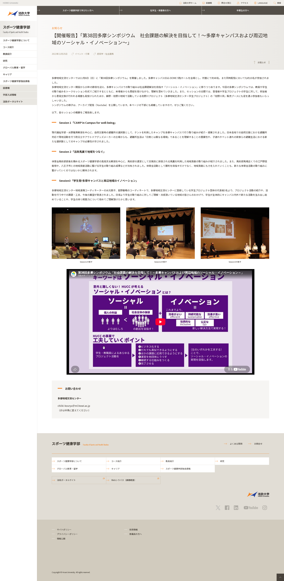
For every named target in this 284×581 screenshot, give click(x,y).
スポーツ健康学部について (16, 40)
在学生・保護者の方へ (160, 10)
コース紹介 (8, 47)
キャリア (7, 74)
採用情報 (133, 529)
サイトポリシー (64, 529)
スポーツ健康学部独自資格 (16, 81)
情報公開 (61, 538)
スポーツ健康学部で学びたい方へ (78, 10)
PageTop (280, 577)
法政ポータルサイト (13, 101)
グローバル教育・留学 (14, 67)
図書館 (6, 87)
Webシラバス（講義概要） (123, 480)
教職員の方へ (135, 534)
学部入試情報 (9, 94)
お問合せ (258, 443)
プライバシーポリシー (67, 534)
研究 (5, 60)
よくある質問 (236, 443)
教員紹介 (7, 53)
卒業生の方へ (243, 10)
